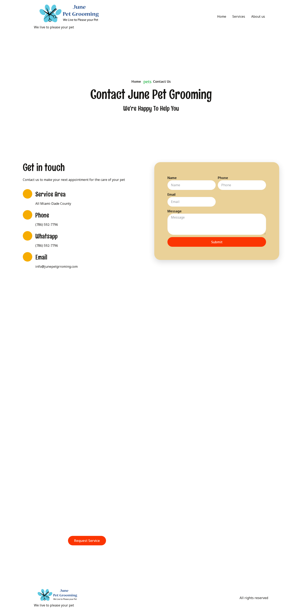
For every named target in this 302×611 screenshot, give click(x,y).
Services (238, 16)
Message (174, 211)
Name (172, 178)
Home (221, 16)
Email (41, 257)
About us (258, 16)
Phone (42, 215)
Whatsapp (46, 236)
